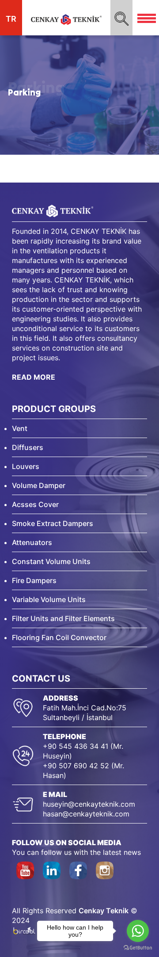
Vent (19, 428)
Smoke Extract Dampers (52, 523)
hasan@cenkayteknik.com (86, 813)
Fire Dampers (34, 580)
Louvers (25, 466)
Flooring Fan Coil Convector (59, 637)
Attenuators (32, 542)
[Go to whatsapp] (138, 931)
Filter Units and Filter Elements (63, 618)
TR (11, 18)
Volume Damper (38, 485)
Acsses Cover (35, 504)
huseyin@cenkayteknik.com (89, 804)
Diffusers (27, 447)
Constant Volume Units (51, 561)
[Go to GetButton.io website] (138, 948)
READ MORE (33, 377)
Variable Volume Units (49, 599)
